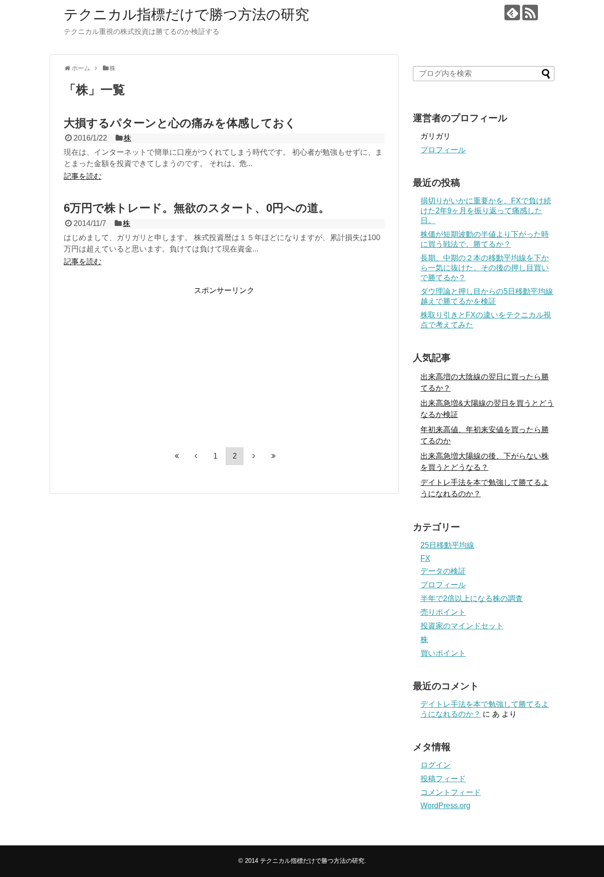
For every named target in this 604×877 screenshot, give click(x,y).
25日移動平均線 (447, 545)
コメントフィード (450, 792)
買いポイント (443, 653)
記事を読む (82, 176)
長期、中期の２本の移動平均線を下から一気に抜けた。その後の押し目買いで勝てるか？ (484, 268)
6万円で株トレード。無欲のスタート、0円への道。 (197, 207)
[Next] (254, 456)
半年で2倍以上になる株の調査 (471, 598)
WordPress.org (445, 806)
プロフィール (443, 150)
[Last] (273, 456)
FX (425, 558)
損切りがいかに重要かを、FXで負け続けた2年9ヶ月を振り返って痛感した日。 (485, 211)
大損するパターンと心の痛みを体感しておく (180, 123)
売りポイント (443, 612)
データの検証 (443, 571)
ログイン (435, 765)
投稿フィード (443, 779)
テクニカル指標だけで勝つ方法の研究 (186, 14)
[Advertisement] (143, 362)
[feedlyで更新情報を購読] (512, 12)
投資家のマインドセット (461, 626)
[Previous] (196, 456)
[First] (176, 456)
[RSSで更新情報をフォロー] (530, 12)
